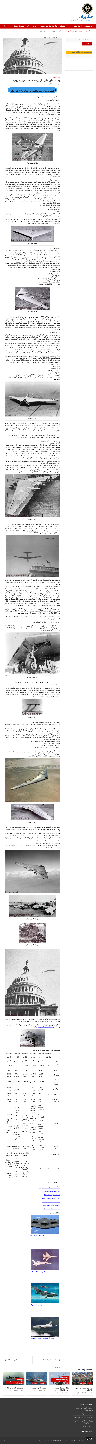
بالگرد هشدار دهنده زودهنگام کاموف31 (62, 1389)
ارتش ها (35, 26)
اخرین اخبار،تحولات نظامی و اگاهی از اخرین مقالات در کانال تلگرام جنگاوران (31, 91)
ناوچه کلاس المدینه (39, 1388)
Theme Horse (56, 1440)
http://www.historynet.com (51, 1202)
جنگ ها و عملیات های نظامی (48, 26)
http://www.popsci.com (52, 1195)
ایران (69, 26)
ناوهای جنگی (35, 1383)
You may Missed (85, 1370)
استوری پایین (83, 1383)
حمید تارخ (79, 1392)
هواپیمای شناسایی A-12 (14, 1388)
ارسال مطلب (78, 26)
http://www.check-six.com (51, 1198)
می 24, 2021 (65, 1392)
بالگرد (67, 1383)
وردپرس (38, 1440)
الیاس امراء (46, 84)
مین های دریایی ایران (87, 1426)
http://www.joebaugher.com (51, 1191)
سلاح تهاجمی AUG (13, 1360)
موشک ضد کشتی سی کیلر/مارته (83, 1417)
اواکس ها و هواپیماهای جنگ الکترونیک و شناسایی (62, 1380)
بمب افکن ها (56, 77)
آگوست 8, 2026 (87, 1392)
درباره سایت (88, 26)
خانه (28, 26)
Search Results (19, 26)
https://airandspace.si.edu (51, 1205)
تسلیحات (62, 26)
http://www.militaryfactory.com (49, 1188)
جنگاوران (86, 16)
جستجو (87, 43)
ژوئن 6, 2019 (42, 1390)
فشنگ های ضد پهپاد (87, 1414)
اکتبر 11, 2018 (19, 1390)
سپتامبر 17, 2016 (55, 84)
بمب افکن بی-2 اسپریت (45, 1027)
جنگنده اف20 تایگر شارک (50, 1360)
